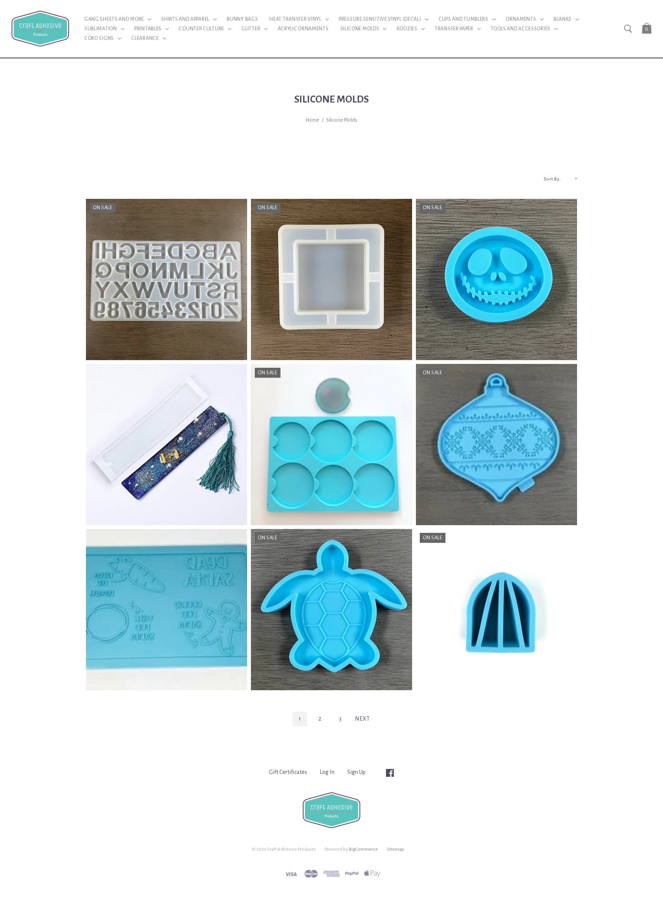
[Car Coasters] (331, 444)
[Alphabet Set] (166, 279)
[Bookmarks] (166, 444)
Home (312, 120)
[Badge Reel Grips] (496, 279)
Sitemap (395, 849)
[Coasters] (331, 609)
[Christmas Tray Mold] (166, 609)
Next (362, 719)
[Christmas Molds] (496, 444)
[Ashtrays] (331, 279)
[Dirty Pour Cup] (496, 609)
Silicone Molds (341, 120)
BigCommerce (363, 849)
